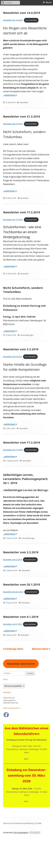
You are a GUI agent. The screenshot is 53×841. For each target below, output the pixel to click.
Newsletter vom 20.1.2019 (21, 584)
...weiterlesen (10, 95)
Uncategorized (8, 700)
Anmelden (35, 833)
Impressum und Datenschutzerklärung (18, 823)
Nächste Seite (40, 648)
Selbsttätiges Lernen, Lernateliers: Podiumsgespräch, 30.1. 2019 (25, 479)
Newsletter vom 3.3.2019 (20, 349)
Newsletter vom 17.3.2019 (21, 212)
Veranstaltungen (26, 335)
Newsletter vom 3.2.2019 (20, 552)
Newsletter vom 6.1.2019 (20, 617)
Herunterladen (31, 20)
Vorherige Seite (14, 648)
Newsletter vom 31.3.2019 (21, 116)
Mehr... (26, 759)
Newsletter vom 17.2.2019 (21, 442)
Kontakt (38, 823)
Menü (48, 2)
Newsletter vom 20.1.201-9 (13, 592)
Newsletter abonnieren (21, 663)
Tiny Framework (20, 833)
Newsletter (24, 102)
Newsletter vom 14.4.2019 (21, 13)
